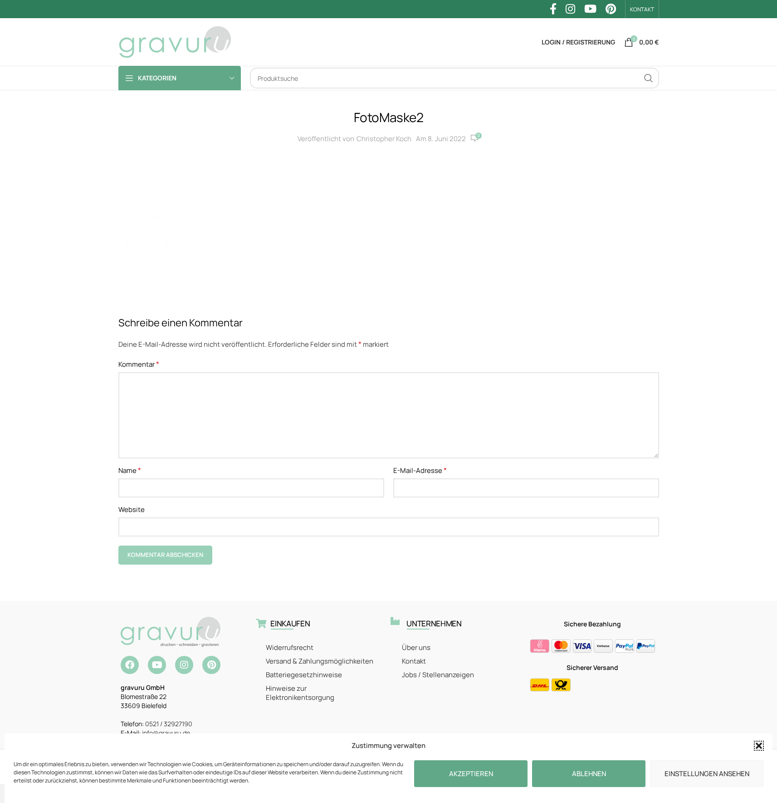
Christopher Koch (384, 138)
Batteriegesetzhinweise (304, 674)
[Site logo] (175, 41)
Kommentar (138, 364)
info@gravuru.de (166, 732)
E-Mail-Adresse (420, 470)
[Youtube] (157, 665)
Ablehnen (589, 773)
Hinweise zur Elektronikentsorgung (300, 693)
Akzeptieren (471, 773)
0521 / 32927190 (168, 723)
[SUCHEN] (648, 78)
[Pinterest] (211, 665)
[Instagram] (184, 665)
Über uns (416, 647)
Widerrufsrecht (289, 647)
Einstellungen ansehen (707, 773)
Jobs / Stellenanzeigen (438, 674)
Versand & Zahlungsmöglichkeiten (319, 661)
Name (129, 470)
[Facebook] (130, 665)
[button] (758, 745)
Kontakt (414, 661)
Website (131, 509)
